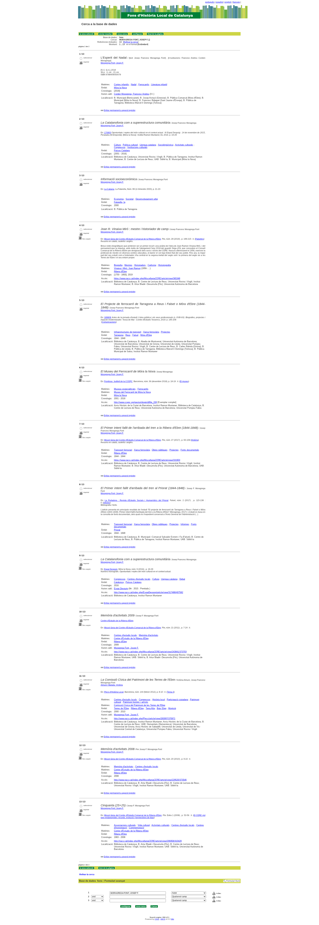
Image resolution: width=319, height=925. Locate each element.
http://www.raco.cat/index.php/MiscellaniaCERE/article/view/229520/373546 (150, 780)
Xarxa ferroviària (151, 332)
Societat (130, 199)
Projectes (165, 332)
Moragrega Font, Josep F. (112, 63)
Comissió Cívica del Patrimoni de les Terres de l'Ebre (139, 705)
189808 (107, 317)
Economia (119, 199)
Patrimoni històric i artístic (135, 702)
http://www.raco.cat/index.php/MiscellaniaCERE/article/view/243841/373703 (150, 651)
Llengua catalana (148, 145)
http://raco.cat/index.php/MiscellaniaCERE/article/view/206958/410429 (148, 841)
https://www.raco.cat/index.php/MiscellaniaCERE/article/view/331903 (147, 460)
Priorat (117, 530)
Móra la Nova (120, 87)
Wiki (172, 919)
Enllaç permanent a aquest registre (119, 110)
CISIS (157, 919)
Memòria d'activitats (148, 635)
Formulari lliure (233, 881)
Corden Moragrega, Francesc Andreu (131, 94)
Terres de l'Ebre (121, 708)
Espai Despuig (110, 569)
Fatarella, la (119, 202)
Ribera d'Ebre (120, 271)
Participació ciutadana (177, 699)
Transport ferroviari (123, 450)
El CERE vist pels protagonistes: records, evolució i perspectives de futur (153, 816)
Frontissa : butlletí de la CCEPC (118, 381)
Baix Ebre (161, 708)
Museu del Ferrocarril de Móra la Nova (132, 392)
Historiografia (164, 265)
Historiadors (140, 265)
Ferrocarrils (143, 84)
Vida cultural (144, 825)
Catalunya (119, 582)
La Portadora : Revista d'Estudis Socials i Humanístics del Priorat (136, 500)
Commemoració (136, 827)
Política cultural (130, 145)
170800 (107, 132)
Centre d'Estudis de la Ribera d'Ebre (117, 621)
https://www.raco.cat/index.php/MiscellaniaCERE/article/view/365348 (147, 278)
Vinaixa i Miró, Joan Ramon (127, 268)
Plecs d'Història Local (114, 692)
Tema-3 (170, 692)
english (228, 2)
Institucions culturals (137, 147)
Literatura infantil (159, 84)
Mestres (128, 265)
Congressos (119, 147)
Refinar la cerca (131, 42)
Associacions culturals (125, 825)
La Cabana (109, 189)
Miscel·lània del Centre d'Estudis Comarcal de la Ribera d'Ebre (132, 239)
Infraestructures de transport (127, 332)
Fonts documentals (190, 450)
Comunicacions (109, 322)
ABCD (162, 919)
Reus (127, 335)
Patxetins (199, 239)
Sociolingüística (165, 145)
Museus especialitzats (125, 389)
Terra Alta (150, 708)
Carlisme (152, 265)
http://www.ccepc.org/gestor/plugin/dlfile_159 (135, 402)
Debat (182, 579)
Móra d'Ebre (146, 335)
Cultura (117, 145)
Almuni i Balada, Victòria (112, 685)
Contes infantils (121, 84)
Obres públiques (159, 450)
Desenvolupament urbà (147, 199)
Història (194, 440)
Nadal (133, 84)
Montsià (172, 708)
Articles (106, 503)
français (236, 2)
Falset (135, 335)
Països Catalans (122, 150)
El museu (184, 381)
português (209, 2)
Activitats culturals (184, 145)
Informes (185, 524)
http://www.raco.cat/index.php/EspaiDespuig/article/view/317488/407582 (148, 592)
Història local (158, 699)
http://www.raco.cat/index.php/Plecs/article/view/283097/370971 (144, 718)
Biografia (118, 265)
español (219, 2)
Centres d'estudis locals (138, 579)
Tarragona (118, 335)
